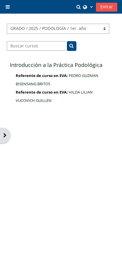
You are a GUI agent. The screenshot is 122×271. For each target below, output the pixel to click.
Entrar (106, 6)
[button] (79, 7)
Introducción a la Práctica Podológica (56, 64)
